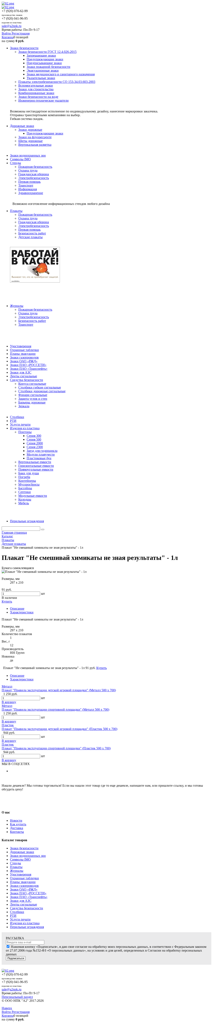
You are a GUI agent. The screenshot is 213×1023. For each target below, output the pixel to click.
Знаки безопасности (24, 848)
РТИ (13, 915)
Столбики (17, 912)
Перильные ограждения (27, 927)
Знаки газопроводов (24, 885)
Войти (7, 33)
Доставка (16, 828)
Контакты (17, 832)
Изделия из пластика (25, 923)
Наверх (7, 1008)
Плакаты (16, 867)
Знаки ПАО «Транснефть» (28, 897)
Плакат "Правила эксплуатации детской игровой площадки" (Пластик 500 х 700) (59, 729)
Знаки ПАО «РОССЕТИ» (28, 893)
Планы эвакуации (23, 882)
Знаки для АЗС (20, 900)
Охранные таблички (24, 878)
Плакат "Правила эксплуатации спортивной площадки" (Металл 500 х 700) (55, 709)
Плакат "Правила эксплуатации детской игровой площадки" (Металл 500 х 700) (59, 690)
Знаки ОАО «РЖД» (23, 889)
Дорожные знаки (22, 852)
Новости (16, 820)
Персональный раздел (17, 997)
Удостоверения (20, 874)
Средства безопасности (26, 908)
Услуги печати (20, 919)
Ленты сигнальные (23, 904)
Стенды (15, 863)
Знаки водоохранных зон (28, 855)
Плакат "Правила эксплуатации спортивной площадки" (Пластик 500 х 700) (56, 748)
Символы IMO (20, 859)
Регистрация (21, 33)
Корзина (8, 37)
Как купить (18, 824)
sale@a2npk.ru (11, 26)
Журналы (16, 870)
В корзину (9, 702)
